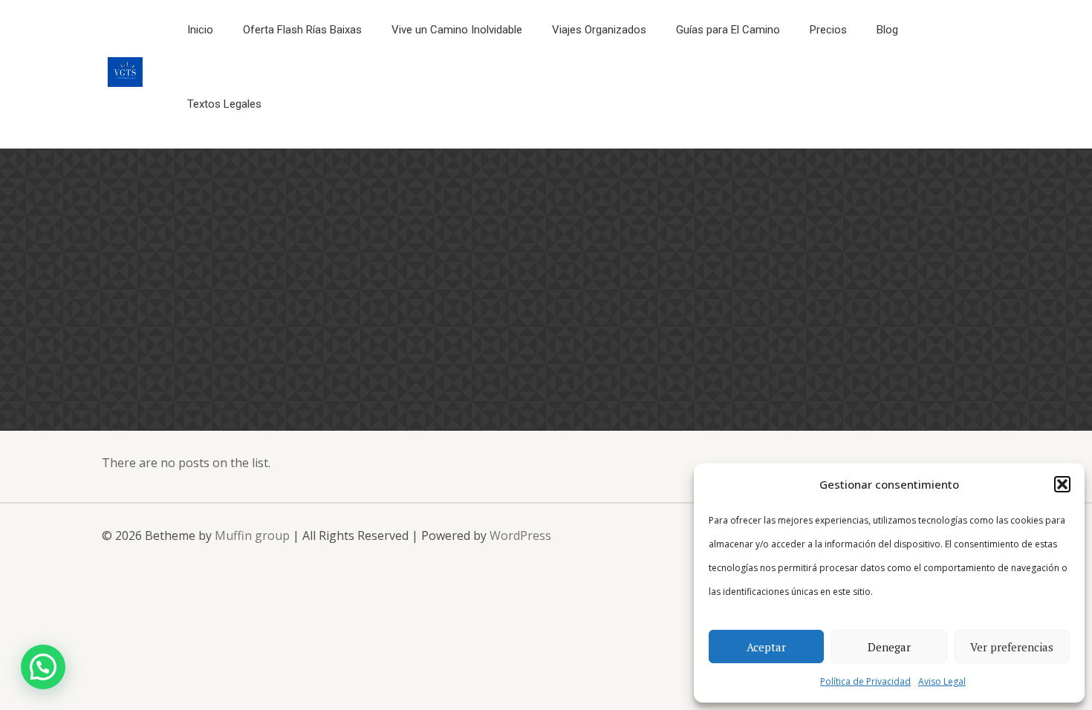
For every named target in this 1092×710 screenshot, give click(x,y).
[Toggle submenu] (728, 66)
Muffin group (252, 535)
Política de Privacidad (865, 681)
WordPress (520, 535)
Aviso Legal (942, 681)
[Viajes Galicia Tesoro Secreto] (125, 82)
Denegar (889, 646)
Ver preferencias (1011, 646)
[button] (1062, 484)
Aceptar (766, 646)
